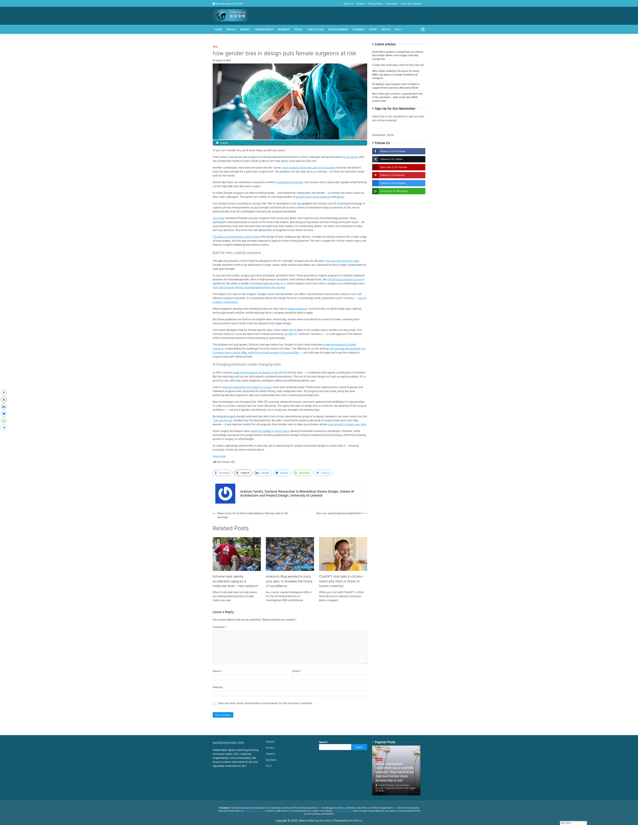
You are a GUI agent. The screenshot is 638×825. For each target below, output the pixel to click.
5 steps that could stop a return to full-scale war (398, 64)
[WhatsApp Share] (4, 420)
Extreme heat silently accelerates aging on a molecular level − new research (235, 581)
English (567, 823)
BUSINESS (284, 29)
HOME (218, 29)
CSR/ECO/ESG (315, 29)
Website (218, 687)
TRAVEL (298, 29)
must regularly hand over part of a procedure (309, 167)
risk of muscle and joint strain (344, 279)
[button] (4, 434)
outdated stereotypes (290, 182)
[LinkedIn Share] (4, 407)
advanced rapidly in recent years (269, 431)
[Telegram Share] (4, 427)
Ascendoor (325, 820)
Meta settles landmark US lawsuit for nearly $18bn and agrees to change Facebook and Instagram (395, 74)
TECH (398, 29)
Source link (219, 456)
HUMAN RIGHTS (264, 29)
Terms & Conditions (411, 3)
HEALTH (385, 29)
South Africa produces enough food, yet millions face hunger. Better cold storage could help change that (398, 55)
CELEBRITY (358, 29)
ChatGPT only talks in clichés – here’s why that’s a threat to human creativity (341, 581)
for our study (349, 157)
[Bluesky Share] (4, 413)
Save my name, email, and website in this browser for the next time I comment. (265, 703)
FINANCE (245, 29)
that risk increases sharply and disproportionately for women (249, 287)
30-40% (289, 334)
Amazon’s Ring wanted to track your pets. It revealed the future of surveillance (289, 581)
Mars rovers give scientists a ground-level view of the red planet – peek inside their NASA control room (397, 97)
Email (296, 671)
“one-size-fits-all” (223, 420)
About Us (348, 3)
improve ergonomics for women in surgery (247, 387)
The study (218, 218)
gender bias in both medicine (313, 196)
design (340, 196)
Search (323, 742)
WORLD (231, 29)
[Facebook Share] (4, 393)
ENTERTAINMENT (338, 29)
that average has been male (342, 260)
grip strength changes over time (347, 424)
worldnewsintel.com (254, 810)
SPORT (373, 29)
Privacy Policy (375, 3)
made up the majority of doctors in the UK (257, 372)
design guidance (297, 308)
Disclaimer (392, 3)
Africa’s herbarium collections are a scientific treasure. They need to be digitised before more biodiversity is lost (394, 772)
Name (217, 671)
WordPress (355, 820)
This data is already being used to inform (237, 236)
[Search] (422, 29)
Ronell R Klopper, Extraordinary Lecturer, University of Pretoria (392, 786)
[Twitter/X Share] (4, 400)
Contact (361, 3)
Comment (220, 627)
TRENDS (270, 741)
